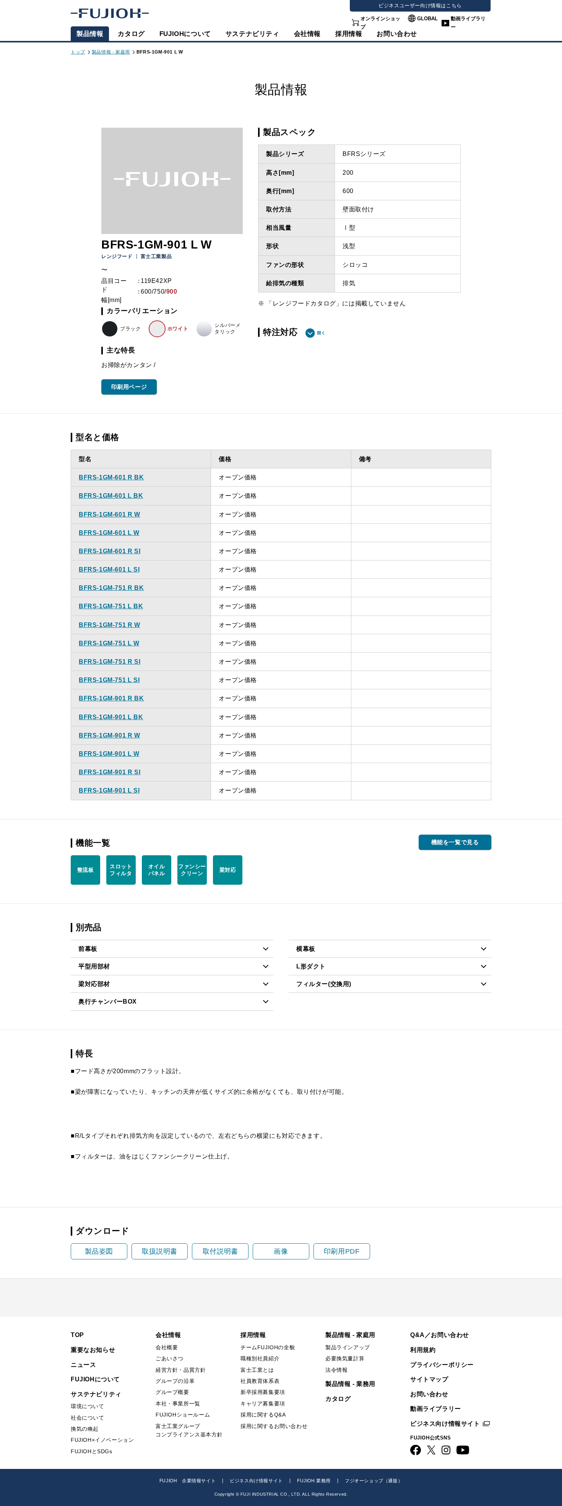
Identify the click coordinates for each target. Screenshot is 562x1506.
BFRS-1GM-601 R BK (111, 477)
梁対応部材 (94, 984)
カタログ (131, 33)
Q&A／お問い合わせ (439, 1335)
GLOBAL (427, 18)
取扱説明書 (159, 1251)
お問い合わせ (429, 1394)
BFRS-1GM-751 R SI (109, 661)
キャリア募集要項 (262, 1403)
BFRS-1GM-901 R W (109, 735)
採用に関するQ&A (263, 1415)
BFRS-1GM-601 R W (109, 514)
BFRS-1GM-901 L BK (111, 717)
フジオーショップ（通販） (374, 1480)
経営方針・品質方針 (181, 1370)
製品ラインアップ (347, 1347)
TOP (77, 1335)
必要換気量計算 (344, 1358)
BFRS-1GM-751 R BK (111, 588)
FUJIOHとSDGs (91, 1451)
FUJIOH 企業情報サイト (187, 1480)
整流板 (85, 870)
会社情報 (307, 33)
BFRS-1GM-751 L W (109, 643)
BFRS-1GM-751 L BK (111, 606)
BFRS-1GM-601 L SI (109, 569)
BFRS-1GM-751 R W (109, 625)
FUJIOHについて (185, 33)
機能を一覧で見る (455, 842)
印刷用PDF (342, 1251)
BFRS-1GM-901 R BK (111, 698)
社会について (87, 1418)
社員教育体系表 (259, 1381)
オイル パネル (156, 869)
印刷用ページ (129, 386)
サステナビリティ (252, 33)
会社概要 (167, 1347)
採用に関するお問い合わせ (273, 1426)
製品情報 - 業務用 (350, 1384)
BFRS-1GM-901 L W (109, 754)
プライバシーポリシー (442, 1364)
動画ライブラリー (468, 23)
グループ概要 (172, 1392)
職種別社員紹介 (259, 1358)
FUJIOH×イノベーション (102, 1440)
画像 (281, 1251)
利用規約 (422, 1350)
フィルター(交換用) (323, 984)
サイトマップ (429, 1379)
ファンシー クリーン (192, 869)
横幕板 (305, 949)
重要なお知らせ (93, 1350)
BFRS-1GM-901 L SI (109, 790)
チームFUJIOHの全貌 (267, 1347)
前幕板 (87, 949)
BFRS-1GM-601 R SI (109, 551)
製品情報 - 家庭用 (111, 52)
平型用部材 (94, 966)
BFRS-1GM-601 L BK (111, 495)
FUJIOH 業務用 (314, 1480)
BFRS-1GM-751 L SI (109, 680)
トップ (78, 52)
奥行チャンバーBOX (107, 1001)
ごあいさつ (170, 1358)
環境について (87, 1406)
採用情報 (348, 33)
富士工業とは (257, 1370)
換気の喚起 (85, 1429)
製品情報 (89, 33)
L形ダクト (311, 966)
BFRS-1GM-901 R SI (109, 772)
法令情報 (336, 1370)
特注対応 (280, 332)
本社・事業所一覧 (178, 1403)
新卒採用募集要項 (262, 1392)
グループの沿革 (175, 1381)
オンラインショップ (380, 23)
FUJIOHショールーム (183, 1415)
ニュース (83, 1364)
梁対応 (227, 870)
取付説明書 (220, 1251)
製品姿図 (99, 1251)
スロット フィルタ (121, 869)
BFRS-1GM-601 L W (109, 533)
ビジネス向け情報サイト (445, 1423)
